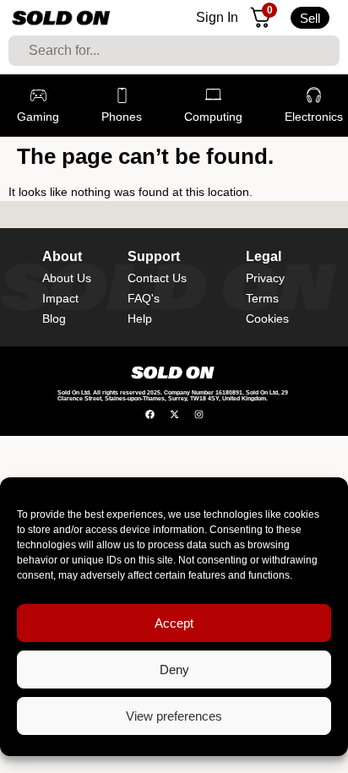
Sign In (217, 17)
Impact (60, 298)
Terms (262, 298)
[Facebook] (150, 414)
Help (140, 318)
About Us (66, 278)
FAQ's (144, 298)
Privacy (265, 278)
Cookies (267, 318)
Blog (54, 318)
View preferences (174, 716)
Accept (174, 623)
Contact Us (157, 278)
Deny (174, 669)
